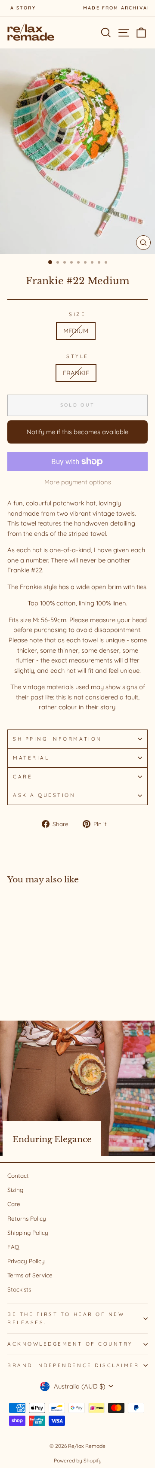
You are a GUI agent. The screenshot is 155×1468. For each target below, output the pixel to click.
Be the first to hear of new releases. (65, 1318)
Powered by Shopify (78, 1460)
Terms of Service (30, 1275)
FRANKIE (76, 373)
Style (77, 356)
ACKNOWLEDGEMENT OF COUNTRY (70, 1343)
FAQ (13, 1246)
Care (22, 776)
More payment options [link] (77, 482)
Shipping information (57, 739)
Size (77, 314)
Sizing (15, 1189)
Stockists (19, 1289)
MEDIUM (75, 331)
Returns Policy (26, 1218)
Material (31, 757)
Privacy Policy (26, 1260)
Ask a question (44, 795)
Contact (18, 1175)
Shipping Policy (27, 1232)
